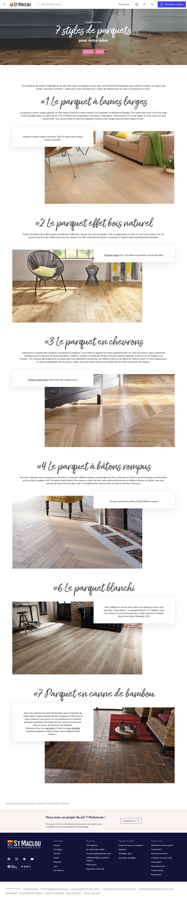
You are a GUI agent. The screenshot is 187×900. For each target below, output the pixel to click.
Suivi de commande (159, 853)
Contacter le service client (161, 857)
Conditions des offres (30, 889)
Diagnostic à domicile (95, 868)
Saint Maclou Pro (158, 866)
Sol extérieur (59, 870)
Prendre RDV (156, 849)
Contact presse (157, 870)
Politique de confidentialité (54, 893)
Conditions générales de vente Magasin (54, 889)
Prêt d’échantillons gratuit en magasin (97, 859)
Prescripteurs (156, 862)
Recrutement (156, 874)
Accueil (7, 11)
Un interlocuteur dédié (95, 849)
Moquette (57, 862)
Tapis (56, 866)
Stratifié (57, 853)
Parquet (57, 845)
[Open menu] (4, 4)
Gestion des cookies (73, 893)
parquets (50, 728)
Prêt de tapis (91, 864)
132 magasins (91, 845)
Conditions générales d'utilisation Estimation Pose (156, 889)
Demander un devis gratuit (162, 845)
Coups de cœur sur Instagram (131, 845)
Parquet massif (111, 255)
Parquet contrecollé (38, 379)
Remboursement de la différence (31, 893)
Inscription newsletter (127, 857)
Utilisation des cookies (92, 893)
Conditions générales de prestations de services (119, 889)
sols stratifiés (73, 728)
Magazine (16, 11)
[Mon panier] (152, 4)
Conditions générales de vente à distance (85, 889)
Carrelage (58, 849)
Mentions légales (11, 893)
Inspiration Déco (29, 11)
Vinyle (56, 857)
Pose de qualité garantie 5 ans (98, 853)
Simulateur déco (125, 853)
